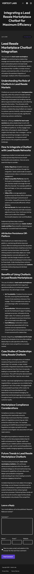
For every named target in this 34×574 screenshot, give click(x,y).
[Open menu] (23, 3)
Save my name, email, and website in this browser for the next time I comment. (16, 549)
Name (3, 538)
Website (25, 538)
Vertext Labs (9, 3)
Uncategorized (27, 36)
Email (14, 538)
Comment (5, 517)
